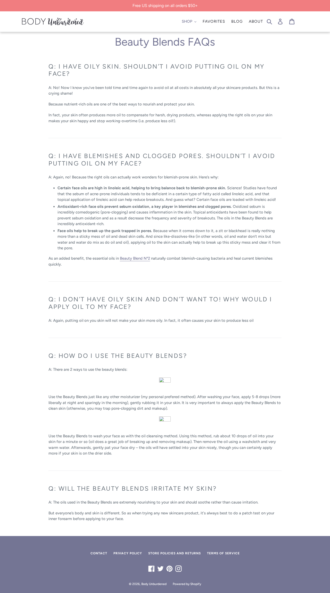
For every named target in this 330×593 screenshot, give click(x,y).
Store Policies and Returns (174, 553)
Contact (98, 553)
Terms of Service (223, 553)
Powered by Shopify (187, 584)
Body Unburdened (154, 584)
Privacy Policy (127, 553)
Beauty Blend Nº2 (135, 258)
